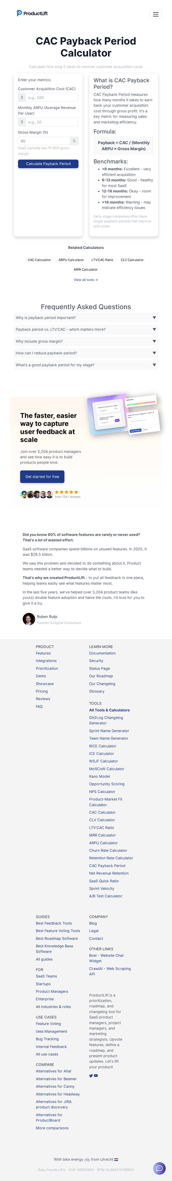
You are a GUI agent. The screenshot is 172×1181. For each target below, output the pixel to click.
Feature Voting (48, 1023)
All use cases (47, 1054)
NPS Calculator (102, 791)
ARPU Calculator (71, 260)
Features (43, 653)
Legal (94, 931)
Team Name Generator (108, 738)
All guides (44, 959)
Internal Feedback (51, 1046)
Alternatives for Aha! (53, 1071)
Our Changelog (102, 683)
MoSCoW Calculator (106, 769)
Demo (41, 676)
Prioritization (47, 668)
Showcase (45, 683)
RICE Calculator (102, 746)
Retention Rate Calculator (111, 858)
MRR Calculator (86, 270)
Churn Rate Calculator (108, 850)
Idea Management (51, 1031)
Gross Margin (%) (33, 132)
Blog (93, 923)
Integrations (46, 660)
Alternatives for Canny (55, 1086)
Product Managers (52, 991)
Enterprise (45, 999)
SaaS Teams (46, 976)
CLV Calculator (132, 260)
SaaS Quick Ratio (104, 881)
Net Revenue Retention (109, 873)
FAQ (39, 706)
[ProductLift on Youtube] (96, 1075)
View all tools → (86, 280)
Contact (96, 938)
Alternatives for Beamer (56, 1079)
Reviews (43, 699)
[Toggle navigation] (156, 14)
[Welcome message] (159, 1168)
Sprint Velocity (101, 888)
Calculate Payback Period (48, 163)
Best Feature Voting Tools (58, 931)
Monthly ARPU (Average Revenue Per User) (47, 110)
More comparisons (52, 1128)
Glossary (96, 691)
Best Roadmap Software (57, 938)
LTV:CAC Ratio (102, 260)
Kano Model (99, 776)
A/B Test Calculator (105, 896)
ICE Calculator (101, 753)
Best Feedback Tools (54, 923)
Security (96, 660)
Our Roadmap (101, 676)
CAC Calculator (39, 260)
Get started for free (42, 476)
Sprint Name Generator (109, 731)
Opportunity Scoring (107, 784)
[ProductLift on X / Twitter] (91, 1075)
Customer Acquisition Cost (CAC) (47, 89)
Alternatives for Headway (58, 1094)
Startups (43, 984)
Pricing (42, 691)
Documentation (102, 653)
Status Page (99, 668)
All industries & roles (53, 1006)
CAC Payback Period (107, 865)
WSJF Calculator (103, 761)
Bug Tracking (47, 1039)
